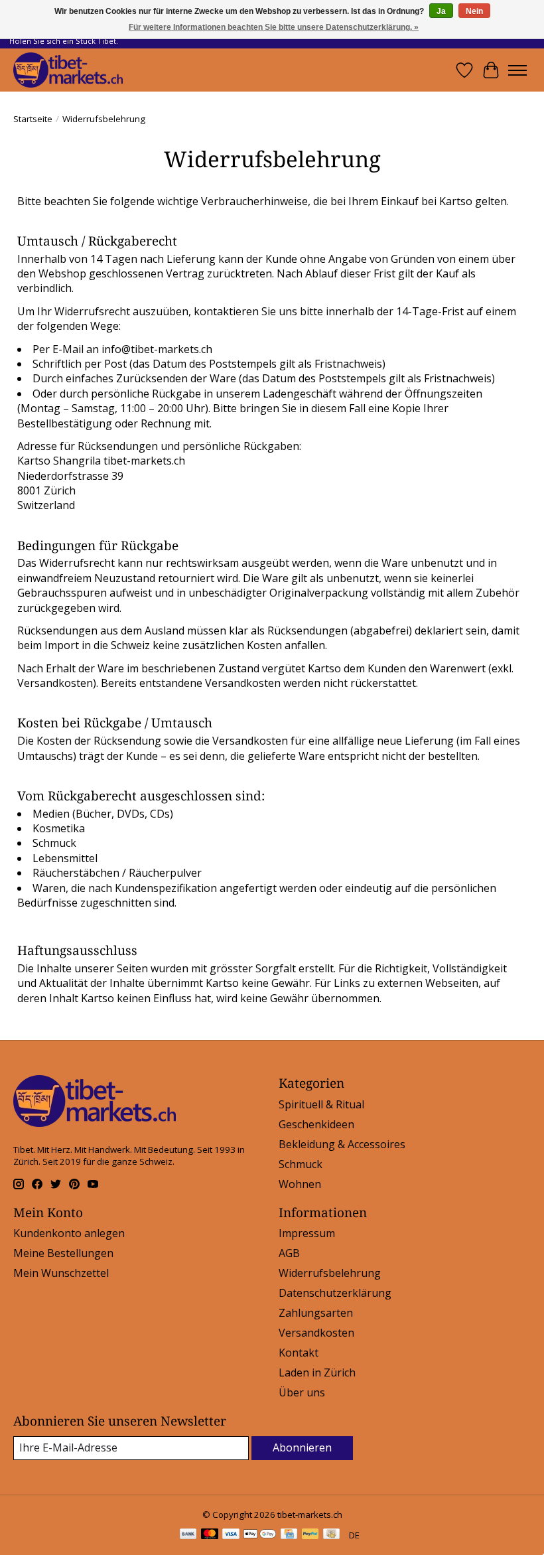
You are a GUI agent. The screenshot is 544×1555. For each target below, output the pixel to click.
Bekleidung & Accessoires (342, 1144)
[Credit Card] (289, 1535)
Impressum (307, 1233)
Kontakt (298, 1352)
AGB (289, 1253)
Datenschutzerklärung (335, 1293)
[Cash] (331, 1535)
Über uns (302, 1392)
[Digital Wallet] (259, 1535)
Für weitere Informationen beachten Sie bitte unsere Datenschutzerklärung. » (274, 27)
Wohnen (300, 1184)
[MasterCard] (209, 1535)
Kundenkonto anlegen (69, 1233)
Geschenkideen (316, 1124)
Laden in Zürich (317, 1372)
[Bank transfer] (188, 1535)
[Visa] (230, 1535)
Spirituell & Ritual (321, 1104)
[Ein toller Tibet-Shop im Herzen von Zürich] (68, 70)
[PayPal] (310, 1535)
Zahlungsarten (316, 1312)
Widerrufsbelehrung (330, 1273)
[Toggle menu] (517, 70)
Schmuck (300, 1164)
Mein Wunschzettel (61, 1273)
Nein (474, 11)
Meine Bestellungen (63, 1253)
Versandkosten (316, 1332)
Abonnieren (302, 1447)
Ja (441, 11)
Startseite (32, 119)
